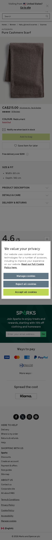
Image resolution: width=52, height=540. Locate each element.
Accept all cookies (26, 292)
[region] (26, 270)
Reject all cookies (26, 284)
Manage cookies (26, 275)
